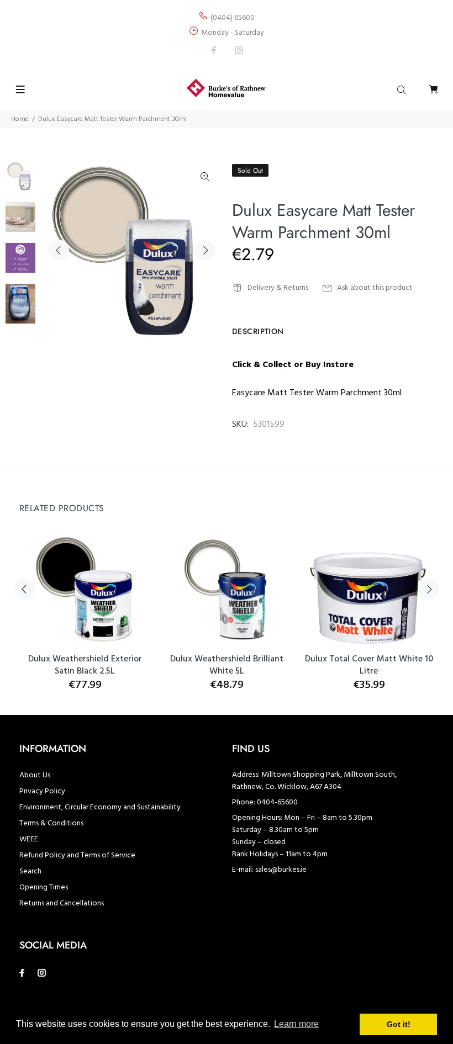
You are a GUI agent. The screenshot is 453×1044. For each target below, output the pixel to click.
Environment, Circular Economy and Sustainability (100, 807)
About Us (34, 775)
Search (30, 871)
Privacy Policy (42, 791)
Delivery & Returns (277, 288)
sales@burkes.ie (281, 869)
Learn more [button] (296, 1024)
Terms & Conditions (51, 823)
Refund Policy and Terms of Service (77, 855)
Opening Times (43, 887)
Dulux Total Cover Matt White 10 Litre (369, 665)
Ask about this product (375, 288)
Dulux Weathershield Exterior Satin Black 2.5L (85, 665)
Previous (58, 250)
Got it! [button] (398, 1024)
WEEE (28, 839)
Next (204, 250)
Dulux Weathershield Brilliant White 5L (226, 665)
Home (20, 119)
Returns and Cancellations (61, 903)
